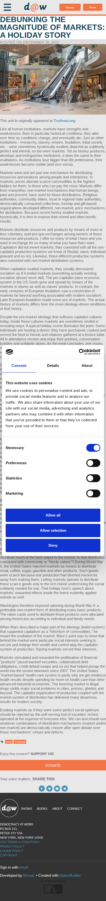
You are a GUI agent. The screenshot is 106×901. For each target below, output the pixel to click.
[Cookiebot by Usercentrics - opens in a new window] (78, 352)
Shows (26, 808)
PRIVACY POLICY (12, 846)
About (57, 808)
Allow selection (53, 530)
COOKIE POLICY (11, 851)
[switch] (93, 463)
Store (92, 7)
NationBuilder (70, 875)
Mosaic (29, 875)
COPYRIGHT (9, 855)
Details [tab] (53, 365)
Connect (74, 808)
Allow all (53, 515)
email (23, 867)
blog (8, 741)
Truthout (20, 741)
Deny (53, 545)
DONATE (53, 765)
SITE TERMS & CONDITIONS (19, 842)
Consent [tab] (19, 365)
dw (35, 7)
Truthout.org (64, 121)
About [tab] (87, 365)
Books (42, 808)
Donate (70, 7)
